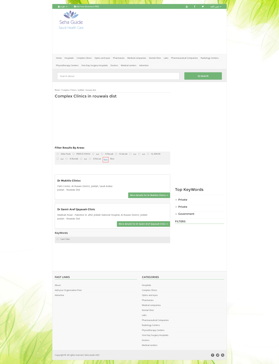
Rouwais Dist (73, 189)
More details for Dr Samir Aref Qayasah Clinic (142, 223)
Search (204, 75)
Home (59, 57)
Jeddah (60, 189)
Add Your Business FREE (87, 6)
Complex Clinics (69, 90)
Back (106, 160)
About (58, 285)
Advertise (144, 65)
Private (182, 199)
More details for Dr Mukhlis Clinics (148, 195)
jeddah (81, 90)
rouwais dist (91, 90)
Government (186, 213)
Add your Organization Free (68, 290)
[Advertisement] (157, 31)
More (112, 159)
